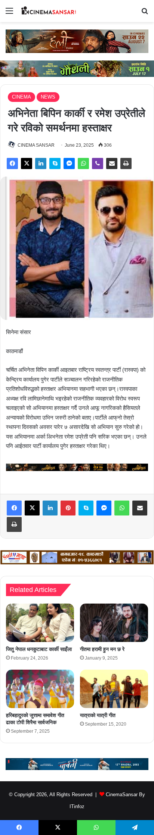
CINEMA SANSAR (36, 145)
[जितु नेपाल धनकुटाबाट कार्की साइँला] (40, 623)
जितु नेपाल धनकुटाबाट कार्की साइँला (39, 649)
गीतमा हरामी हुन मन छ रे (102, 649)
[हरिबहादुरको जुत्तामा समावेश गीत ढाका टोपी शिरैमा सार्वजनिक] (40, 689)
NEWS (48, 97)
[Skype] (55, 163)
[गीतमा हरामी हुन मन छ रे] (114, 623)
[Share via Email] (111, 163)
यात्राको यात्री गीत (98, 715)
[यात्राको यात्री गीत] (114, 689)
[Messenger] (69, 163)
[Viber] (97, 163)
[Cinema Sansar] (48, 11)
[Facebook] (12, 163)
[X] (26, 163)
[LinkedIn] (40, 163)
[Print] (126, 163)
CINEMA (21, 97)
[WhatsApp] (83, 163)
